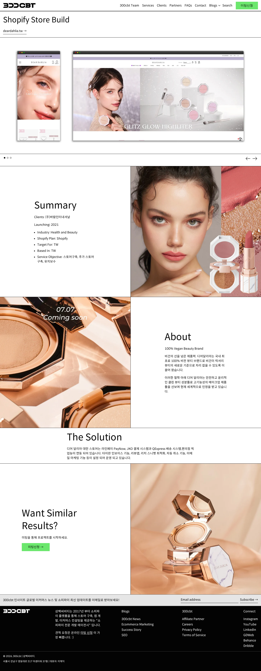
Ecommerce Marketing (138, 624)
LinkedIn (249, 630)
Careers (187, 624)
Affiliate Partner (193, 619)
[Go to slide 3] (10, 158)
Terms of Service (194, 635)
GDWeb (248, 635)
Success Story (131, 630)
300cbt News (131, 619)
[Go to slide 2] (7, 158)
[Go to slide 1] (4, 158)
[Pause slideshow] (4, 41)
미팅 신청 (86, 633)
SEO (124, 635)
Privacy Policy (191, 630)
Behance (249, 640)
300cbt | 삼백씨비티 (24, 656)
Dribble (248, 646)
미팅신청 (247, 5)
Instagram (250, 619)
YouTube (249, 624)
